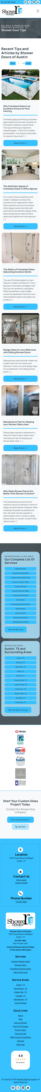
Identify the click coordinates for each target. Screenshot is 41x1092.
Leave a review (21, 882)
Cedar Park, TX (20, 689)
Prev (12, 63)
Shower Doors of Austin (27, 1079)
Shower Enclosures (20, 617)
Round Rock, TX (20, 988)
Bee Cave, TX (20, 667)
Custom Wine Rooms (20, 595)
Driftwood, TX (20, 702)
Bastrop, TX (20, 662)
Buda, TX (20, 671)
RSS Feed (20, 1044)
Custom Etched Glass (20, 573)
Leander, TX (21, 996)
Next (28, 63)
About (20, 1015)
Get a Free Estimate (19, 819)
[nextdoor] (38, 2)
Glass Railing (20, 609)
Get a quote (21, 880)
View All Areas (20, 1003)
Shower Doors (20, 613)
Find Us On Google (20, 1026)
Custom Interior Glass (20, 582)
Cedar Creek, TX (20, 685)
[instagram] (29, 2)
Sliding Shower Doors (21, 622)
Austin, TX (20, 658)
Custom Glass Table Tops (20, 578)
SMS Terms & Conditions (20, 1037)
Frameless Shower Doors (20, 604)
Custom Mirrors (20, 586)
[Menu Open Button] (37, 11)
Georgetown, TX (20, 999)
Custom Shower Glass (20, 591)
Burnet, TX (20, 676)
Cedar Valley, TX (21, 693)
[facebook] (25, 2)
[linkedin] (34, 2)
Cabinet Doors (20, 569)
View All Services (15, 629)
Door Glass (20, 600)
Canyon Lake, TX (20, 680)
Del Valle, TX (20, 698)
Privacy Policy (20, 1030)
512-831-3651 (10, 2)
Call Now (21, 826)
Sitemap (20, 1041)
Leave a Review (20, 1022)
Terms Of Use (20, 1033)
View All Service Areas (18, 710)
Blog (20, 1019)
